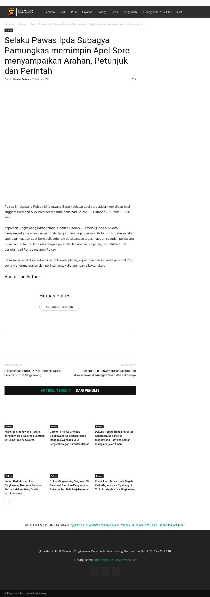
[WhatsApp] (37, 88)
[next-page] (13, 501)
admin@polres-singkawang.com (115, 560)
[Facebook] (14, 3)
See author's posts (59, 307)
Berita (114, 12)
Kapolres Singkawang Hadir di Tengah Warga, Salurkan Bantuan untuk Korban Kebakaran (25, 435)
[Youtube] (27, 3)
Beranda (50, 12)
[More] (46, 88)
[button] (8, 2)
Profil (63, 12)
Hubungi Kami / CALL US (156, 12)
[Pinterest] (27, 88)
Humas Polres (21, 79)
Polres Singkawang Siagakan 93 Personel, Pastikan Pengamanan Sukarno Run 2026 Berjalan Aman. (70, 485)
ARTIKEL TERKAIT (56, 390)
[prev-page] (7, 501)
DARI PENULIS (87, 390)
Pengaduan (130, 12)
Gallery (101, 12)
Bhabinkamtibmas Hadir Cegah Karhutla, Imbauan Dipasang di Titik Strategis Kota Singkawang (115, 485)
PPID (74, 12)
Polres (22, 24)
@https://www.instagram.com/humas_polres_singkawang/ (128, 525)
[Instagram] (20, 3)
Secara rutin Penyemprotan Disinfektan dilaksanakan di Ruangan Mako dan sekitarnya (105, 373)
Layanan (87, 12)
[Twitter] (18, 88)
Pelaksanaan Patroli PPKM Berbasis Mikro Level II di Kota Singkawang (33, 373)
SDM (179, 12)
